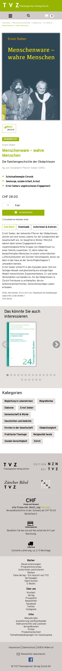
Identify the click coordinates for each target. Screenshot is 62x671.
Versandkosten (31, 626)
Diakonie (9, 407)
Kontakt (31, 592)
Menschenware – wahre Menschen (15, 26)
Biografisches (46, 401)
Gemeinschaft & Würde (16, 414)
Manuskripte (31, 618)
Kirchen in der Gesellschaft (18, 427)
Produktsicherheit (31, 632)
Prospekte (31, 598)
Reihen (31, 572)
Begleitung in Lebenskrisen (18, 401)
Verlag (31, 595)
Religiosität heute (42, 434)
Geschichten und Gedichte (17, 421)
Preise (31, 629)
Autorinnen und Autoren (31, 569)
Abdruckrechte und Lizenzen (31, 624)
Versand (46, 507)
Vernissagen (31, 578)
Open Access (31, 581)
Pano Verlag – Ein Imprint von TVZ (31, 575)
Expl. (17, 205)
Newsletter (31, 601)
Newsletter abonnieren (32, 654)
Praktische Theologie (15, 434)
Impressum (14, 647)
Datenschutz (28, 647)
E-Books (31, 583)
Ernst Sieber (26, 407)
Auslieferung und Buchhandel (31, 621)
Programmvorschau (31, 567)
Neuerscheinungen (31, 564)
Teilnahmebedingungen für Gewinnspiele (31, 635)
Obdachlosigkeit (48, 427)
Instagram (31, 609)
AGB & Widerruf (45, 647)
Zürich (37, 441)
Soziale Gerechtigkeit (15, 441)
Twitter (31, 606)
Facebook (31, 604)
